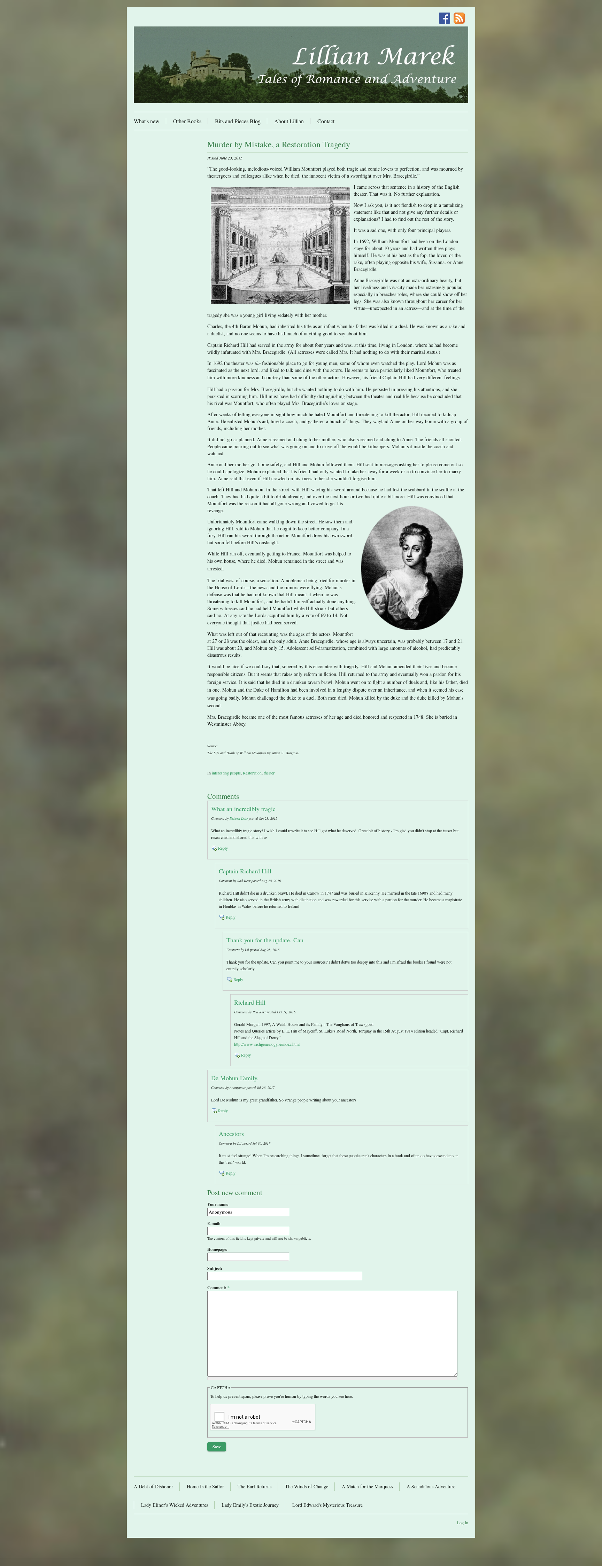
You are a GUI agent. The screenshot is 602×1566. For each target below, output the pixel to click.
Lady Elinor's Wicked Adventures (174, 1505)
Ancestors (231, 1133)
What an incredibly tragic (243, 808)
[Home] (301, 64)
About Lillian (289, 121)
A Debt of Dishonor (153, 1486)
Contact (325, 121)
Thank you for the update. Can (264, 940)
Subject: (214, 1268)
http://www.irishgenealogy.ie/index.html (267, 1044)
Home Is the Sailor (205, 1486)
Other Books (187, 121)
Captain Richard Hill (245, 871)
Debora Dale (239, 818)
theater (269, 773)
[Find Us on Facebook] (446, 19)
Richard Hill (249, 1002)
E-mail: (214, 1223)
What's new (147, 121)
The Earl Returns (254, 1486)
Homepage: (217, 1249)
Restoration (252, 773)
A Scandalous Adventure (431, 1486)
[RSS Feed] (461, 19)
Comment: (218, 1288)
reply (223, 848)
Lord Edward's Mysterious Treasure (327, 1505)
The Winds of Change (306, 1486)
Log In (462, 1522)
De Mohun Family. (235, 1078)
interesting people (226, 773)
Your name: (218, 1204)
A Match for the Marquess (367, 1486)
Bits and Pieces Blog (238, 121)
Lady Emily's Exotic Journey (250, 1505)
